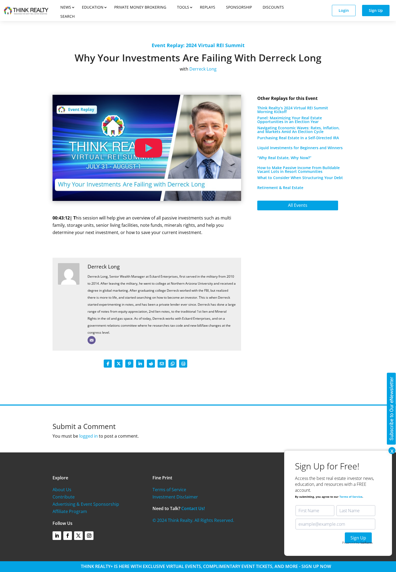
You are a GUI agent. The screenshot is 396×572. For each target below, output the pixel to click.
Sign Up (376, 10)
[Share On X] (118, 364)
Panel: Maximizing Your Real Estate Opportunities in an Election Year (289, 119)
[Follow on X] (78, 535)
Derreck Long (104, 266)
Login (344, 10)
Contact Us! (193, 508)
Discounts (273, 7)
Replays (207, 7)
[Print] (183, 364)
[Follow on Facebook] (67, 535)
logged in (88, 436)
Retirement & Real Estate (280, 187)
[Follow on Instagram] (89, 535)
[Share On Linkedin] (140, 364)
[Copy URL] (172, 364)
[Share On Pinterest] (129, 364)
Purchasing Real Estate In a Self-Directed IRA (298, 137)
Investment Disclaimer (175, 497)
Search (67, 16)
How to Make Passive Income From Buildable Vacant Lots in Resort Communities (298, 169)
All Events (297, 205)
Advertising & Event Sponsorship (86, 504)
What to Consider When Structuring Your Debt (300, 177)
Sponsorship (239, 7)
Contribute (64, 497)
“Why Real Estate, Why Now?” (284, 157)
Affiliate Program (70, 511)
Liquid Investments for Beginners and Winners (300, 147)
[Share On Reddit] (151, 364)
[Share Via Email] (162, 364)
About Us (62, 490)
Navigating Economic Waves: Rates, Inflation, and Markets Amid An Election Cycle (298, 129)
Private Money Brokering (140, 7)
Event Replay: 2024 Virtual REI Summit (198, 45)
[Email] (92, 340)
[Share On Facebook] (108, 364)
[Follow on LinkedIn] (57, 535)
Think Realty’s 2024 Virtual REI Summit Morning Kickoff (292, 109)
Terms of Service (169, 490)
